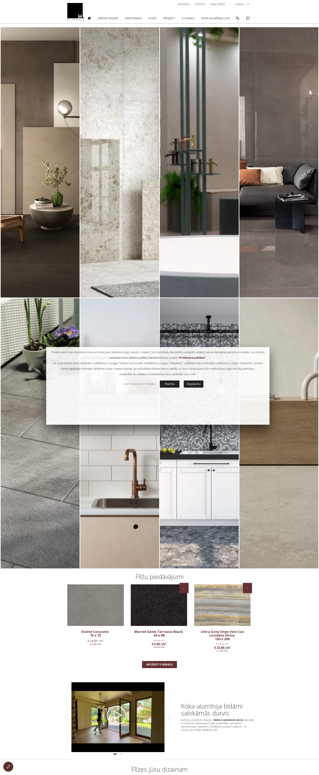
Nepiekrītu (194, 384)
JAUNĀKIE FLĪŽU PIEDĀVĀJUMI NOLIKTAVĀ (216, 731)
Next (169, 717)
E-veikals (188, 18)
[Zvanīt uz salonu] (8, 767)
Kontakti (200, 4)
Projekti (169, 18)
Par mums (184, 4)
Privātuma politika (192, 357)
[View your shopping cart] (250, 18)
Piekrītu (170, 384)
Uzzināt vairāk (40, 291)
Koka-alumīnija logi (215, 18)
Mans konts (218, 4)
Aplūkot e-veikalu (159, 664)
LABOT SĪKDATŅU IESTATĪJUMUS (140, 383)
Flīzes (152, 18)
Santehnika (133, 18)
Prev (66, 717)
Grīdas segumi (108, 18)
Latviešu (239, 4)
